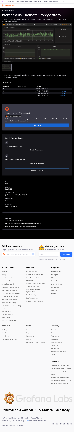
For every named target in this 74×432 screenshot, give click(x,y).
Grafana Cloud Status (9, 320)
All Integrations (56, 271)
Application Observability (10, 287)
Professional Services (58, 351)
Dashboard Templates (9, 339)
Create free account (37, 150)
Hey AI (53, 354)
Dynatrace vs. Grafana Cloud (61, 369)
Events (28, 339)
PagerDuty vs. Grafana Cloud (61, 380)
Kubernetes (55, 287)
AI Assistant (6, 281)
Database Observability (10, 296)
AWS (52, 278)
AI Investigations (7, 314)
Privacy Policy (33, 1)
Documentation (31, 330)
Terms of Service (21, 1)
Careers (53, 333)
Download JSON (37, 170)
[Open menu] (70, 6)
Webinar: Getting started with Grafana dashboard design (23, 223)
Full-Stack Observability (34, 275)
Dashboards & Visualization (11, 293)
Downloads (5, 336)
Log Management (32, 298)
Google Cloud (55, 281)
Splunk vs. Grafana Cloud (59, 383)
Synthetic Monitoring (9, 302)
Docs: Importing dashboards (14, 220)
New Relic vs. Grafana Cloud (60, 377)
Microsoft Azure (56, 284)
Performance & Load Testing (11, 306)
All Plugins (54, 275)
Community (30, 336)
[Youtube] (68, 424)
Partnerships (55, 336)
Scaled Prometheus (32, 286)
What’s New (6, 317)
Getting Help (55, 348)
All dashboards (9, 10)
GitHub (4, 333)
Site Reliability (31, 295)
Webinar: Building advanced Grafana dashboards (20, 226)
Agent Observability (8, 284)
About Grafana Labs (58, 330)
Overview (5, 271)
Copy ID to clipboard (37, 163)
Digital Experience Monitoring (36, 283)
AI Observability (31, 271)
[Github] (64, 424)
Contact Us (54, 345)
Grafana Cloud (51, 410)
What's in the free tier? (9, 278)
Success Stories (56, 342)
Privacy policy (62, 259)
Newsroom (54, 339)
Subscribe (66, 254)
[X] (57, 424)
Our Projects (6, 330)
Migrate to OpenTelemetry (35, 301)
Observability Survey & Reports (36, 342)
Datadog (54, 290)
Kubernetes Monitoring (9, 290)
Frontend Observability (9, 299)
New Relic (54, 293)
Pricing (4, 275)
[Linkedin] (61, 424)
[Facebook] (53, 424)
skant (6, 200)
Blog (27, 333)
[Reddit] (71, 424)
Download (63, 89)
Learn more (66, 2)
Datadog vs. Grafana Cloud (60, 365)
